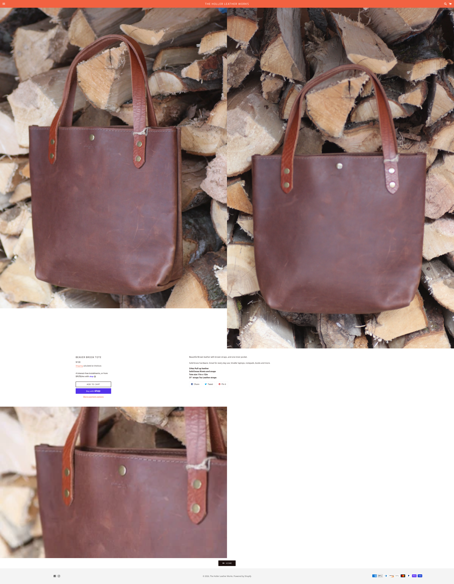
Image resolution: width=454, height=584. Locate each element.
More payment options (93, 396)
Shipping (79, 366)
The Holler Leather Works (227, 4)
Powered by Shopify (242, 576)
